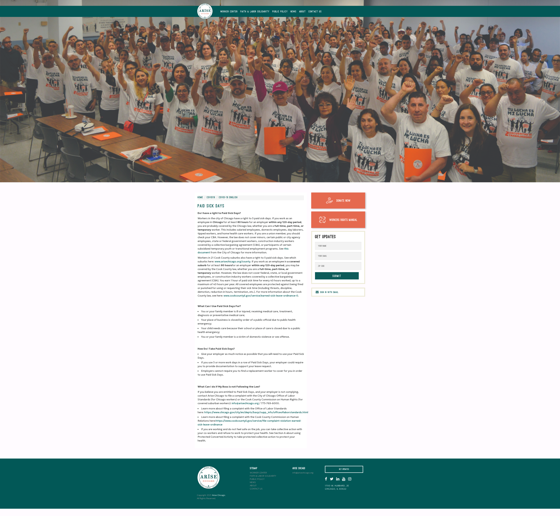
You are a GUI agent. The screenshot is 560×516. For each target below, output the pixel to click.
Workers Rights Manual (343, 220)
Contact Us (315, 12)
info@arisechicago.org (302, 472)
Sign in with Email (328, 292)
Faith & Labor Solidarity (255, 12)
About (302, 12)
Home (200, 197)
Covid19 (211, 197)
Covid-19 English (228, 197)
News (293, 12)
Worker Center (229, 12)
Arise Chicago (218, 495)
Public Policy (280, 12)
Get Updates (344, 469)
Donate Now (343, 200)
